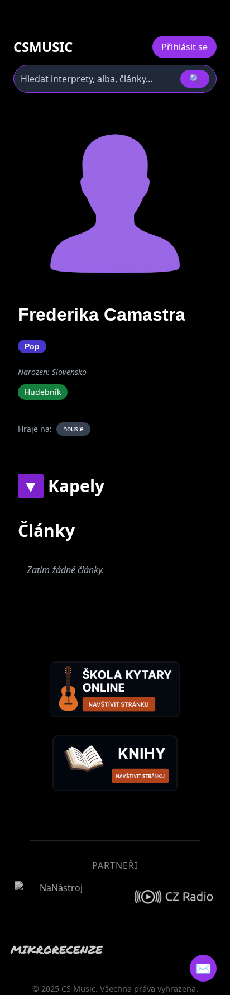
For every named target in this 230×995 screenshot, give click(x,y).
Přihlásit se (184, 47)
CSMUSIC (43, 47)
